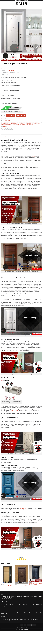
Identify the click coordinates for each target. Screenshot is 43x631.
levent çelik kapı (20, 123)
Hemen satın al (21, 115)
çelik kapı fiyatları (7, 123)
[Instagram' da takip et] (5, 598)
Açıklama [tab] (3, 137)
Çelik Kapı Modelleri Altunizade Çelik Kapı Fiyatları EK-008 (35, 584)
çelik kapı (2, 123)
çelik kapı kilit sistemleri (13, 410)
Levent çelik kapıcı (4, 124)
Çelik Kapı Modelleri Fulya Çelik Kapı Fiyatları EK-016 (7, 586)
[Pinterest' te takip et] (11, 598)
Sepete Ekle (10, 115)
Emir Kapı (5, 126)
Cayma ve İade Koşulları (22, 627)
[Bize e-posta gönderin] (9, 598)
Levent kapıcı (31, 124)
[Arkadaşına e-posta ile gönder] (8, 129)
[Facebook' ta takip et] (3, 598)
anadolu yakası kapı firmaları (18, 122)
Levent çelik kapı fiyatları (27, 123)
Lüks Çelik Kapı (37, 612)
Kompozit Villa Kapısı (10, 604)
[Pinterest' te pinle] (10, 129)
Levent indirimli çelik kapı (17, 124)
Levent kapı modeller (25, 124)
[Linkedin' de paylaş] (12, 129)
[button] (1, 3)
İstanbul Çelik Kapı (4, 61)
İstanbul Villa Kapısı (19, 604)
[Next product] (2, 67)
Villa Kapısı (3, 604)
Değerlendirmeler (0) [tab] (11, 137)
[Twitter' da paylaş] (6, 129)
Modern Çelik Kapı (4, 613)
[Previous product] (4, 67)
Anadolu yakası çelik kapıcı (8, 122)
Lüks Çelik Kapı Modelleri (6, 524)
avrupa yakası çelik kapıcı (27, 122)
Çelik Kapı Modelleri (5, 612)
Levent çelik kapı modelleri (36, 123)
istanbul (33, 156)
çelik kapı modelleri (14, 123)
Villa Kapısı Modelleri (35, 604)
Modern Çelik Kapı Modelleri (17, 524)
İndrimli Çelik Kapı (21, 612)
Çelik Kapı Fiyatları (13, 612)
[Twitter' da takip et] (7, 598)
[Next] (42, 577)
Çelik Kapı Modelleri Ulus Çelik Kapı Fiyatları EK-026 (21, 586)
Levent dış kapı (9, 124)
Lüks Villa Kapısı (27, 604)
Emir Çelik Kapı (23, 508)
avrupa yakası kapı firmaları (36, 122)
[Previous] (1, 577)
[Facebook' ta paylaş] (4, 129)
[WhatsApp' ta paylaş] (2, 129)
